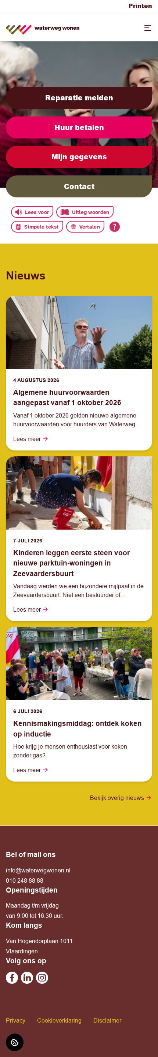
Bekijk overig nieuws (117, 797)
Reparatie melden (79, 98)
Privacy (15, 1020)
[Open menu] (147, 27)
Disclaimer (107, 1020)
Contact (79, 186)
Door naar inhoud (28, 10)
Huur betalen (79, 127)
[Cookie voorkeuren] (15, 1042)
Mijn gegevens (79, 157)
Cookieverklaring (59, 1020)
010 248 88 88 (24, 880)
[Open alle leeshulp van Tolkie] (114, 227)
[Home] (42, 27)
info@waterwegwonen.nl (38, 870)
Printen (140, 5)
